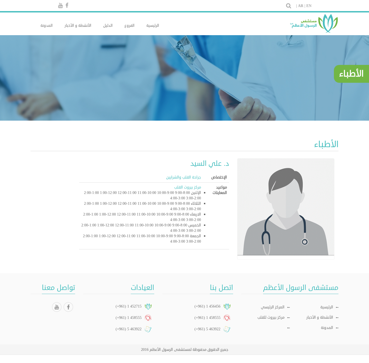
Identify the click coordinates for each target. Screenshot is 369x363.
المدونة (47, 25)
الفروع (130, 25)
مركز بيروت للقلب (270, 317)
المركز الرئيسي (272, 307)
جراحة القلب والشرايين (183, 177)
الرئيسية (152, 25)
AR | (301, 5)
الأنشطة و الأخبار (78, 25)
